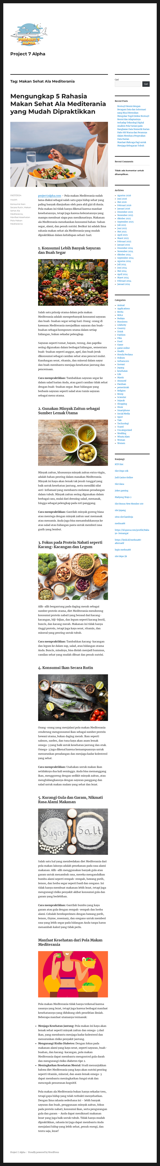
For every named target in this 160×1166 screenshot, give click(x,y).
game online (123, 348)
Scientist (121, 397)
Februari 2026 (124, 205)
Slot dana (119, 484)
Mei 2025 (122, 231)
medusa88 (120, 523)
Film (119, 338)
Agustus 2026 (124, 195)
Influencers (123, 361)
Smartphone (123, 410)
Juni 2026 (122, 199)
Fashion (121, 335)
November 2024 (125, 251)
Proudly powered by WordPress (43, 1152)
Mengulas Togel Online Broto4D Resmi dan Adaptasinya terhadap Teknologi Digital (133, 119)
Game (120, 344)
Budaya (121, 318)
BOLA (120, 315)
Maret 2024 (123, 277)
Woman (121, 440)
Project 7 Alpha (27, 53)
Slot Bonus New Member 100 (129, 503)
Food (119, 341)
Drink (120, 331)
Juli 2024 (121, 264)
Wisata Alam (123, 436)
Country (121, 328)
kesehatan (122, 371)
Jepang (120, 367)
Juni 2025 (122, 228)
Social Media (123, 413)
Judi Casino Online (124, 477)
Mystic (120, 377)
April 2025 (122, 235)
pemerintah (123, 387)
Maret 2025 (123, 238)
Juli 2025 (121, 225)
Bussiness (122, 321)
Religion (121, 390)
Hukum (121, 358)
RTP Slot (119, 464)
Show (120, 407)
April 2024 (122, 274)
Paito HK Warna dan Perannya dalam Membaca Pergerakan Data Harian (132, 135)
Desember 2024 (125, 248)
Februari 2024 (124, 281)
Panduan (121, 384)
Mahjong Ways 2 (123, 497)
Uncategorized (124, 430)
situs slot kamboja (124, 517)
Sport (120, 417)
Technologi (123, 423)
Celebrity (121, 325)
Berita (120, 312)
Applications (123, 308)
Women (121, 443)
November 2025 (125, 215)
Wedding (121, 433)
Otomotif (121, 381)
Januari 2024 (123, 284)
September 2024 (125, 258)
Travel (120, 427)
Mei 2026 (122, 202)
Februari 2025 (124, 241)
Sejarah (121, 400)
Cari (117, 79)
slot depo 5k (121, 556)
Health (13, 199)
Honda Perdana (125, 354)
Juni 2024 (122, 267)
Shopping (122, 404)
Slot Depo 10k (121, 471)
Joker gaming (121, 490)
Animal (121, 305)
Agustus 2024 (124, 261)
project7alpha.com (49, 195)
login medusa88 (123, 549)
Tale (119, 420)
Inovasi (121, 364)
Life (119, 374)
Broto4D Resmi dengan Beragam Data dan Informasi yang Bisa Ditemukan (131, 109)
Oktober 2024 (124, 254)
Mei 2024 (122, 271)
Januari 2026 (123, 208)
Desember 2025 (125, 212)
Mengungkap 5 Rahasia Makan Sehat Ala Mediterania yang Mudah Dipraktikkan (58, 103)
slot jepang (120, 510)
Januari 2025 (123, 244)
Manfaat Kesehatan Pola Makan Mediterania (20, 220)
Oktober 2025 (124, 218)
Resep (120, 394)
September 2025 (125, 222)
